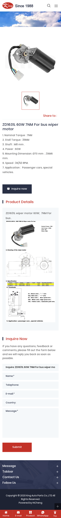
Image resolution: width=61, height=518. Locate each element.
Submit (17, 447)
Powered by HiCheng (30, 503)
